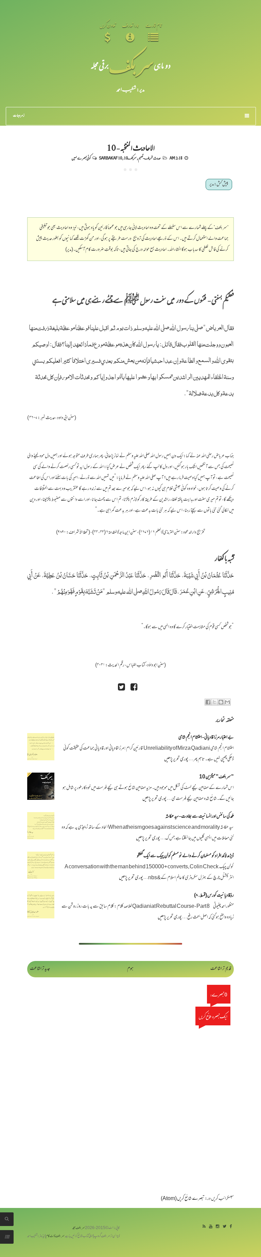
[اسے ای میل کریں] (227, 702)
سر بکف (131, 65)
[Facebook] (231, 1226)
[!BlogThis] (221, 702)
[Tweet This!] (121, 688)
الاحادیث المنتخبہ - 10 (130, 147)
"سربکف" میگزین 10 (216, 777)
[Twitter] (224, 1226)
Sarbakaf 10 (110, 157)
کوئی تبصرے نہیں (81, 157)
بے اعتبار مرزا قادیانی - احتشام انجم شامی (206, 737)
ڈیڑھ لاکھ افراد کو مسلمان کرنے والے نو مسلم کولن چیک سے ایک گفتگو (185, 856)
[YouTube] (210, 1226)
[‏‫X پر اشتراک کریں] (214, 702)
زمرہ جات (18, 116)
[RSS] (204, 1226)
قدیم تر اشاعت (220, 969)
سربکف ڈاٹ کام (55, 1236)
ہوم (130, 969)
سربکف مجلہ (78, 1228)
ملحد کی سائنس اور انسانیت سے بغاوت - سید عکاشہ (200, 816)
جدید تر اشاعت (40, 969)
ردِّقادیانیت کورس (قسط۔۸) (214, 895)
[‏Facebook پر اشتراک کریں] (208, 702)
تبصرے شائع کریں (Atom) (183, 1199)
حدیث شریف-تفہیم (149, 157)
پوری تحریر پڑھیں (176, 759)
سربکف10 (130, 157)
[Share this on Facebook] (134, 688)
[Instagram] (217, 1226)
